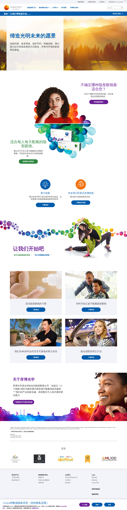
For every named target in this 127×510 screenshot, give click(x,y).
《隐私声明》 (35, 508)
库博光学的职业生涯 (71, 477)
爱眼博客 (41, 483)
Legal (93, 475)
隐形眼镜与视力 (44, 7)
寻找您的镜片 (99, 102)
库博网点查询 (92, 2)
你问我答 (64, 7)
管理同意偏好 (96, 489)
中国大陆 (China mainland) (116, 2)
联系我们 (102, 2)
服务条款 (94, 480)
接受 (109, 505)
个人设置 (84, 505)
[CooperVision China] (13, 7)
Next (123, 43)
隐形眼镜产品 (31, 7)
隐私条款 (94, 477)
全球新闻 (68, 480)
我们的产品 (15, 475)
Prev (3, 43)
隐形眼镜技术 (16, 480)
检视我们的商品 (28, 161)
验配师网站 (81, 2)
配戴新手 (41, 477)
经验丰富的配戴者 (43, 480)
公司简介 (55, 7)
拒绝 (97, 505)
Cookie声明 (95, 483)
